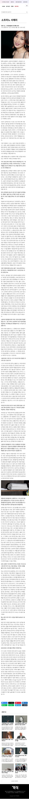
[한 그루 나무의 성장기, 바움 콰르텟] (21, 767)
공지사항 (8, 6)
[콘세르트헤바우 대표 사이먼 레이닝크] (8, 735)
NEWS (12, 2)
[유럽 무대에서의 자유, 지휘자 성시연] (21, 751)
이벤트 (12, 6)
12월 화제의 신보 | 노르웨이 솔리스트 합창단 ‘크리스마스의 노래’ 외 (8, 724)
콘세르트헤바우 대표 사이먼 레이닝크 (7, 740)
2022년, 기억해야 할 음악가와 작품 (21, 740)
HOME (3, 6)
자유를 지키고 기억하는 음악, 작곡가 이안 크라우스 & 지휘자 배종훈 (7, 756)
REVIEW (25, 2)
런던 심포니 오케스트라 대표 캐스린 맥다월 (8, 772)
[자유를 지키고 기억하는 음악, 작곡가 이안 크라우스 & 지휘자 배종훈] (8, 751)
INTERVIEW (19, 2)
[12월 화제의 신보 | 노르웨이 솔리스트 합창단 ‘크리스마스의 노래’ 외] (8, 719)
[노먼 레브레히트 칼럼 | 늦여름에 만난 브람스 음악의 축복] (21, 719)
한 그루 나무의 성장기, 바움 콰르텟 (21, 772)
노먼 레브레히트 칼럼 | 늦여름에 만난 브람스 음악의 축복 (21, 724)
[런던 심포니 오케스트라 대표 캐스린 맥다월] (8, 767)
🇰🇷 (27, 5)
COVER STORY (5, 2)
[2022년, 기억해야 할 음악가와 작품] (21, 735)
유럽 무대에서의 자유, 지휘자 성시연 (20, 756)
